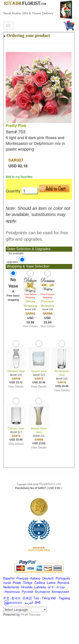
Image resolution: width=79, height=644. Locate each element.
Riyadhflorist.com (50, 484)
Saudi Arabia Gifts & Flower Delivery (28, 13)
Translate (34, 614)
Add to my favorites (19, 176)
